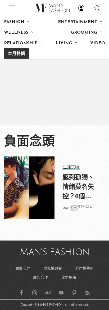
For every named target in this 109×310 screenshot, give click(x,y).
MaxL (66, 208)
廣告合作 (40, 277)
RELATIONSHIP (21, 43)
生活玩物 (71, 167)
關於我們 (22, 268)
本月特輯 (16, 54)
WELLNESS (16, 32)
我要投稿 (68, 277)
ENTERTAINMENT (77, 22)
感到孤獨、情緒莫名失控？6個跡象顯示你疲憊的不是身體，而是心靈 (78, 187)
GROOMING (84, 32)
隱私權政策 (52, 268)
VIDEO (97, 43)
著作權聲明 (84, 268)
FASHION (14, 22)
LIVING (64, 43)
